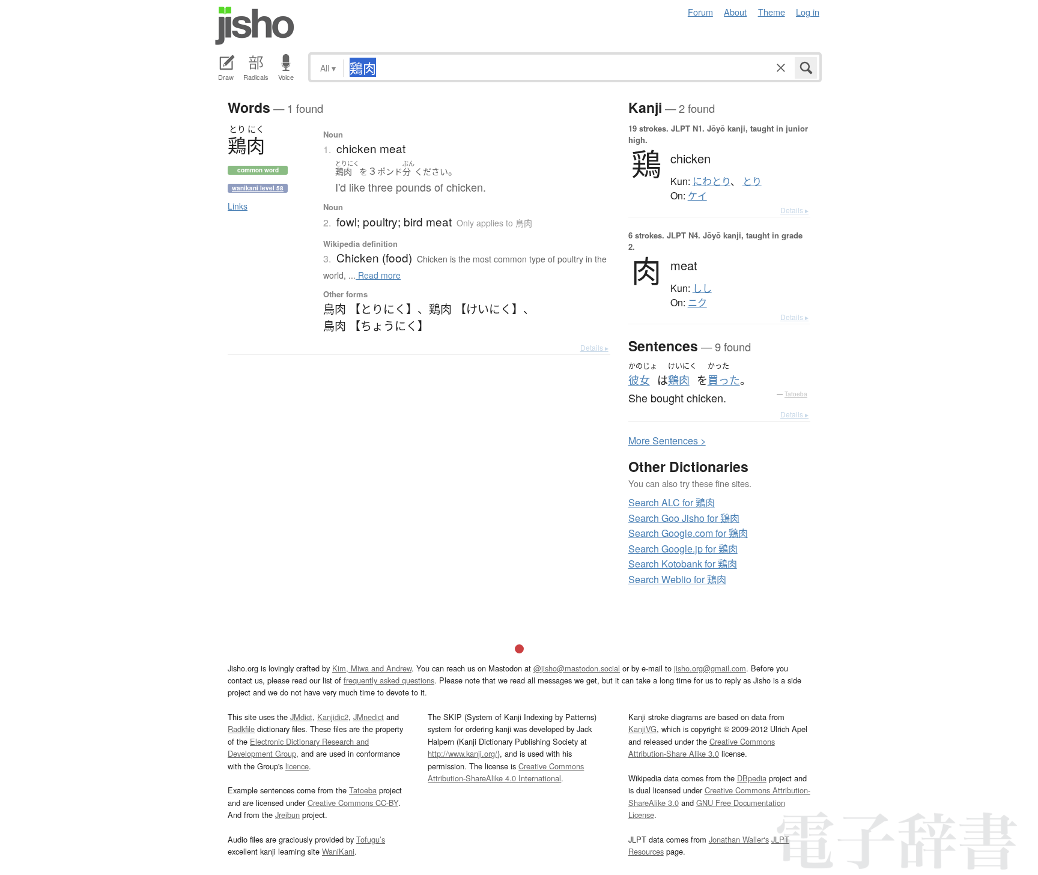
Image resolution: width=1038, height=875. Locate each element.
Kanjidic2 (332, 716)
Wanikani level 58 (258, 188)
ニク (697, 302)
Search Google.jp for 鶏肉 (683, 549)
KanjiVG (642, 728)
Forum (700, 11)
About (735, 11)
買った (724, 380)
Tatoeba (796, 394)
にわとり (711, 181)
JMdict (301, 716)
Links (237, 206)
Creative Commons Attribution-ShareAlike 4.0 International (506, 772)
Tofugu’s (370, 839)
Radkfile (241, 728)
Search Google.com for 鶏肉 (688, 533)
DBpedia (751, 778)
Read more (378, 275)
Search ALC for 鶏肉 (671, 502)
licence (297, 766)
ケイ (697, 195)
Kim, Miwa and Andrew (371, 668)
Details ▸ (594, 347)
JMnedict (368, 716)
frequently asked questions (389, 680)
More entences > (667, 440)
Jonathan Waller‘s (739, 839)
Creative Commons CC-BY (353, 802)
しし (702, 288)
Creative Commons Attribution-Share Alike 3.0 (701, 747)
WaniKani (338, 851)
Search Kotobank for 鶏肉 (682, 564)
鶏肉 (679, 380)
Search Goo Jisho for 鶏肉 (683, 518)
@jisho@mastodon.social (576, 668)
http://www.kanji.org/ (462, 753)
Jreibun (287, 814)
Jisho (254, 26)
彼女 (639, 380)
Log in (807, 11)
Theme (771, 11)
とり (752, 181)
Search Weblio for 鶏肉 (677, 579)
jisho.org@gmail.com (710, 668)
